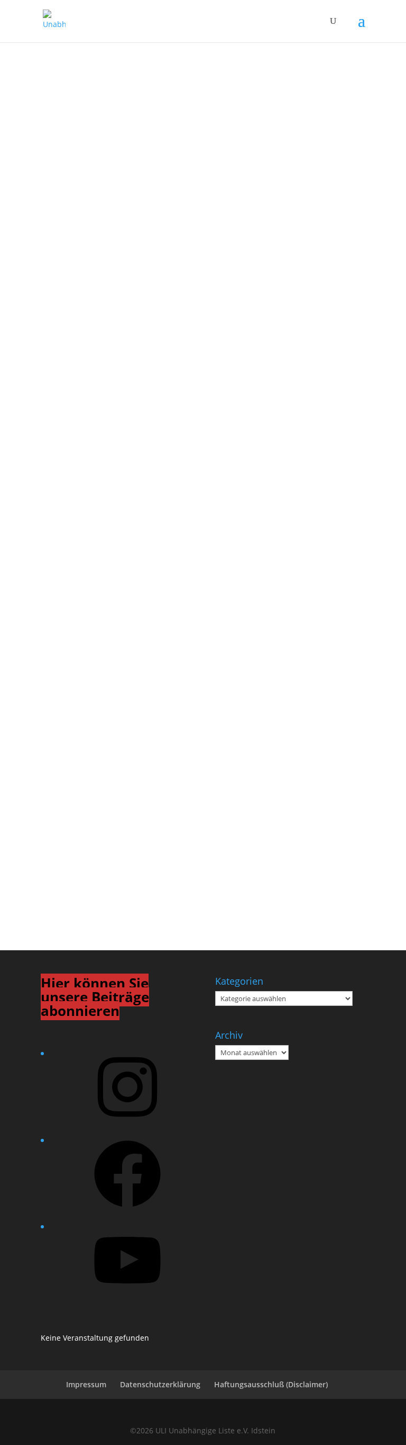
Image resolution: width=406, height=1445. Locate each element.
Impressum (86, 1384)
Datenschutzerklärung (160, 1384)
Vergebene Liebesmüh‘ (101, 742)
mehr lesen (71, 137)
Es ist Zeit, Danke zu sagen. (111, 190)
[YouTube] (127, 1297)
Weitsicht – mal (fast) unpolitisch (123, 561)
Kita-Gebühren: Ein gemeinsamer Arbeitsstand (154, 652)
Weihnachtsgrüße (90, 290)
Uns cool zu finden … (97, 380)
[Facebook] (127, 1211)
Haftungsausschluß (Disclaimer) (271, 1384)
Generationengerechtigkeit (110, 832)
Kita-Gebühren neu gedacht (112, 471)
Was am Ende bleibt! (97, 100)
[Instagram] (127, 1124)
